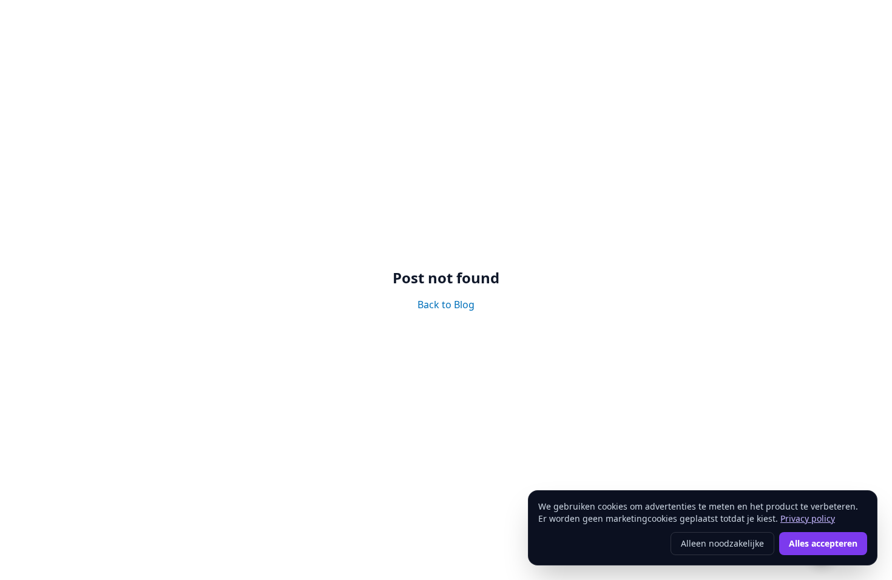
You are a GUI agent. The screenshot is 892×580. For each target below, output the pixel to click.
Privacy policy (807, 518)
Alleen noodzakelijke (722, 543)
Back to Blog (446, 304)
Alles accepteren (823, 543)
